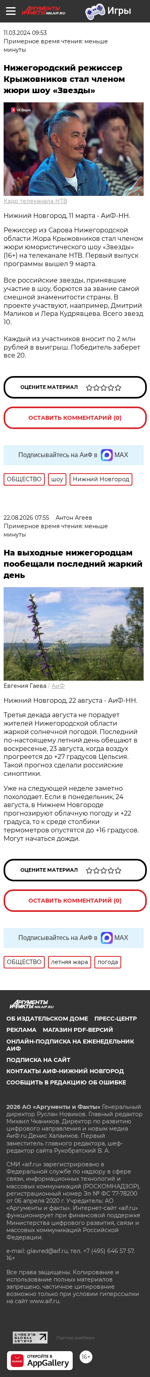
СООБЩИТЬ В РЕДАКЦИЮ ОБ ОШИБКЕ (66, 1082)
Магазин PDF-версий (78, 1029)
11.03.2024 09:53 (25, 33)
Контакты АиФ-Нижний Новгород (65, 1071)
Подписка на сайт (38, 1060)
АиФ (58, 686)
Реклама (21, 1029)
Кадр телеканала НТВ (35, 201)
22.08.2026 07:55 (26, 517)
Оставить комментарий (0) (75, 417)
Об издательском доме (47, 1018)
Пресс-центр (115, 1018)
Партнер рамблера (75, 1337)
